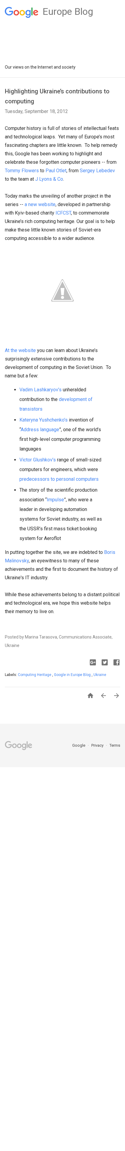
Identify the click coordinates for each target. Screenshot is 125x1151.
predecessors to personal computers (59, 479)
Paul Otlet (56, 170)
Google (79, 745)
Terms (115, 745)
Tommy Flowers (22, 170)
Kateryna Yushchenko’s (43, 420)
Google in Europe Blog (73, 675)
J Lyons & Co (48, 179)
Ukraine (99, 675)
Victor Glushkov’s (37, 460)
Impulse (55, 500)
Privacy (97, 745)
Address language (40, 429)
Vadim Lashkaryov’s (40, 390)
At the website (20, 350)
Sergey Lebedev (97, 170)
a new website (40, 204)
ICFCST (63, 213)
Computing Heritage (35, 675)
